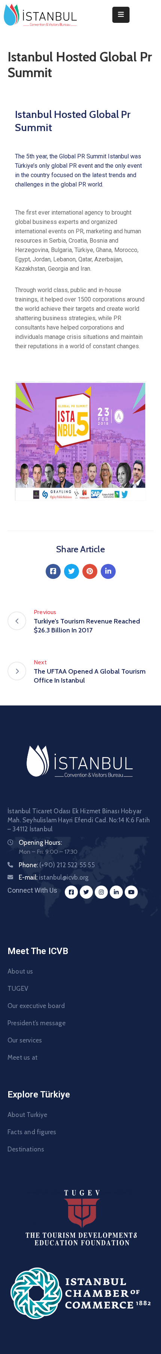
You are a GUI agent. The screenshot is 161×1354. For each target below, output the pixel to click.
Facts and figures (31, 1132)
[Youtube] (131, 892)
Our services (24, 1040)
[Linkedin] (108, 571)
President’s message (36, 1023)
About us (20, 971)
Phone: (57, 865)
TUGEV (17, 988)
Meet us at (22, 1057)
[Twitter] (71, 571)
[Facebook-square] (71, 892)
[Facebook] (53, 571)
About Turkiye (27, 1114)
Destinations (25, 1149)
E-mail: (53, 877)
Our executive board (36, 1006)
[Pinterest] (89, 571)
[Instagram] (101, 892)
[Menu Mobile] (121, 15)
